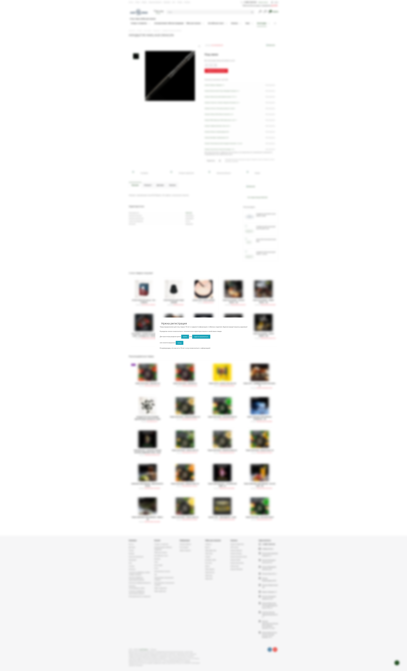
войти (185, 336)
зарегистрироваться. (201, 336)
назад (179, 343)
